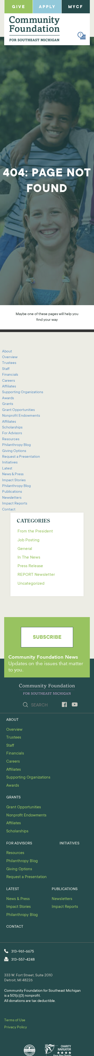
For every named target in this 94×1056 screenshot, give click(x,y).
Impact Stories (14, 480)
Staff (5, 369)
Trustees (9, 363)
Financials (10, 375)
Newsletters (11, 498)
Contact (8, 510)
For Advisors (12, 433)
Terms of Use (14, 1020)
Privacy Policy (15, 1027)
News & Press (13, 474)
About (7, 352)
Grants (7, 404)
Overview (9, 357)
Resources (10, 439)
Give (18, 7)
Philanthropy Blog (16, 445)
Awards (8, 398)
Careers (8, 381)
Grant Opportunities (18, 410)
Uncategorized (30, 583)
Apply (47, 7)
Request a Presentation (21, 457)
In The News (28, 557)
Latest (7, 469)
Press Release (30, 566)
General (24, 549)
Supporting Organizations (22, 392)
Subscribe (47, 638)
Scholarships (12, 428)
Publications (12, 492)
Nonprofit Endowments (21, 416)
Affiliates (9, 387)
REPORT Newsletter (36, 574)
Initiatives (9, 463)
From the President (35, 531)
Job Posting (28, 540)
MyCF (75, 7)
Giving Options (14, 451)
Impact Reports (14, 504)
